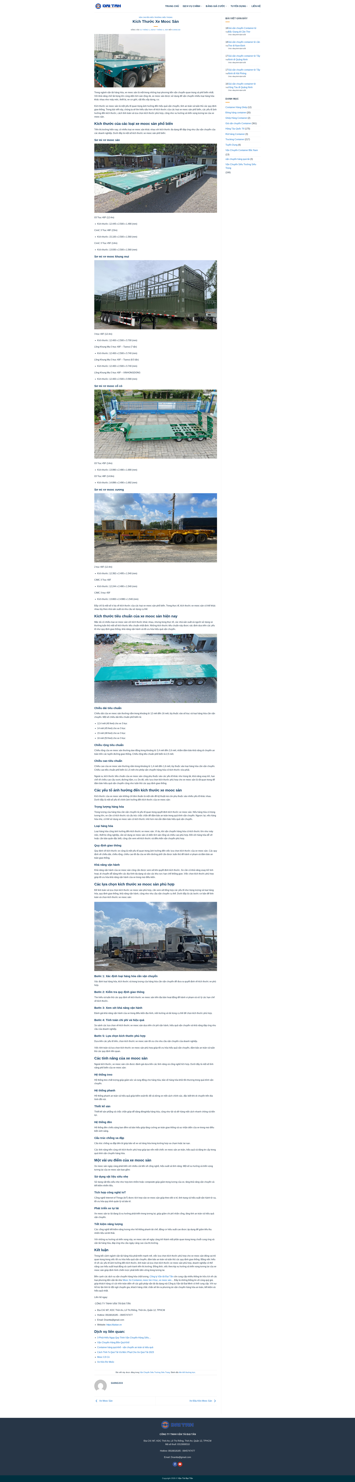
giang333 (176, 30)
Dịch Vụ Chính (191, 6)
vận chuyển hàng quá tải (237, 159)
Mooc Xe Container (132, 1280)
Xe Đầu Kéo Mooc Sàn (201, 1401)
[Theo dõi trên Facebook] (175, 1464)
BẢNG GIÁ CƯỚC (215, 6)
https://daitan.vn (114, 1325)
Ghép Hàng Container (236, 118)
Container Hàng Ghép (236, 107)
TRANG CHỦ (172, 6)
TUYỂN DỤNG (238, 6)
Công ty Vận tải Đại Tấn (161, 1276)
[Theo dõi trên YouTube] (180, 1464)
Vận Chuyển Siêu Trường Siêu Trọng (156, 17)
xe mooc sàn (165, 1280)
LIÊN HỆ (256, 6)
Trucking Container (234, 139)
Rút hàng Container (235, 134)
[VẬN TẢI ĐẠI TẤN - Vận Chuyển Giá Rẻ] (108, 6)
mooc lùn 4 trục (150, 1280)
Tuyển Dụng (231, 145)
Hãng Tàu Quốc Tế (234, 129)
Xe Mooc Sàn (106, 1401)
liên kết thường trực (187, 1372)
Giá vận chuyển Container (238, 123)
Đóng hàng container (235, 112)
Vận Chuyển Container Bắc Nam (241, 150)
